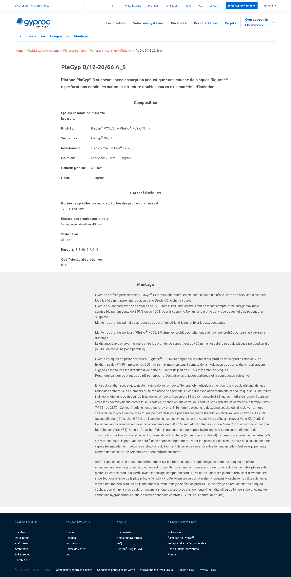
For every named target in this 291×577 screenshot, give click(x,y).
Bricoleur (21, 5)
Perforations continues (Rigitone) (111, 50)
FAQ (200, 5)
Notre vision (175, 532)
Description (36, 36)
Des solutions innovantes (183, 549)
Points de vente (132, 5)
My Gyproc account (243, 5)
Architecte (21, 549)
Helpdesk (71, 537)
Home (19, 50)
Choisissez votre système (43, 50)
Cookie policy (186, 569)
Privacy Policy (207, 569)
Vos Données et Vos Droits (156, 569)
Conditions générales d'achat (74, 569)
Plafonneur (22, 543)
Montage (81, 36)
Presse (172, 554)
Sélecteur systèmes (148, 23)
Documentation (206, 23)
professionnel (39, 5)
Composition (59, 36)
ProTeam (153, 5)
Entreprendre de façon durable (187, 543)
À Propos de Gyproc (181, 537)
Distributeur (22, 560)
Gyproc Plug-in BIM (129, 549)
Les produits (116, 23)
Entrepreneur (23, 554)
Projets (230, 23)
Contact (214, 5)
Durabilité (179, 23)
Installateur (22, 537)
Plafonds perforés (74, 50)
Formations (172, 5)
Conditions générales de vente (116, 569)
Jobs (188, 5)
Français (268, 5)
